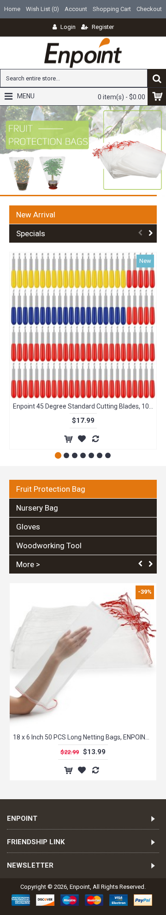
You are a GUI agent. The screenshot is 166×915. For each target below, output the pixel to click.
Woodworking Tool (49, 545)
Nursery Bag (37, 507)
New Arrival (35, 214)
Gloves (28, 526)
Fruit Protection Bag (50, 489)
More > (28, 564)
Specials (30, 233)
